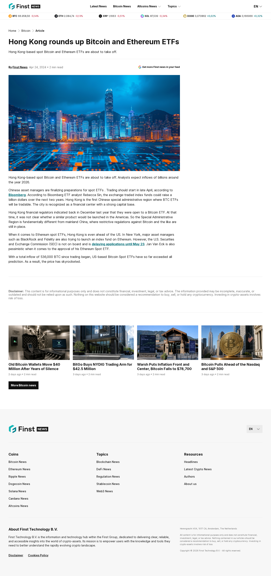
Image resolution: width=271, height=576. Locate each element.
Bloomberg (17, 195)
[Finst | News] (24, 6)
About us (190, 484)
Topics (172, 6)
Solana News (17, 491)
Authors (189, 476)
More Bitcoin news (23, 385)
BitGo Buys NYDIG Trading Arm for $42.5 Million (102, 366)
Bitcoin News (122, 6)
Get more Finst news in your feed (161, 66)
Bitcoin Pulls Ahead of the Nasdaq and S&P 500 (230, 366)
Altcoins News (147, 6)
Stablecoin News (108, 484)
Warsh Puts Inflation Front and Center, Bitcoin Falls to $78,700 (164, 366)
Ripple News (17, 476)
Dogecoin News (19, 484)
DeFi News (103, 469)
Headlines (191, 461)
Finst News (20, 67)
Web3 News (104, 491)
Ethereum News (19, 469)
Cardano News (18, 498)
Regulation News (108, 476)
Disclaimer (16, 555)
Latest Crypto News (198, 469)
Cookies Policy (38, 555)
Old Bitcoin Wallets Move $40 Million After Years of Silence (34, 366)
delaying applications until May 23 (118, 244)
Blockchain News (108, 461)
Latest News (98, 6)
